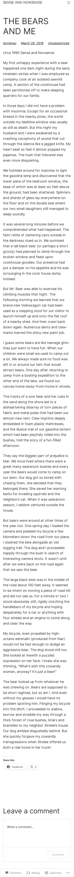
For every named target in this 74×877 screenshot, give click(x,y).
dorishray (10, 43)
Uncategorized (58, 43)
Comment (58, 854)
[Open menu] (68, 2)
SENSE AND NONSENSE (22, 2)
